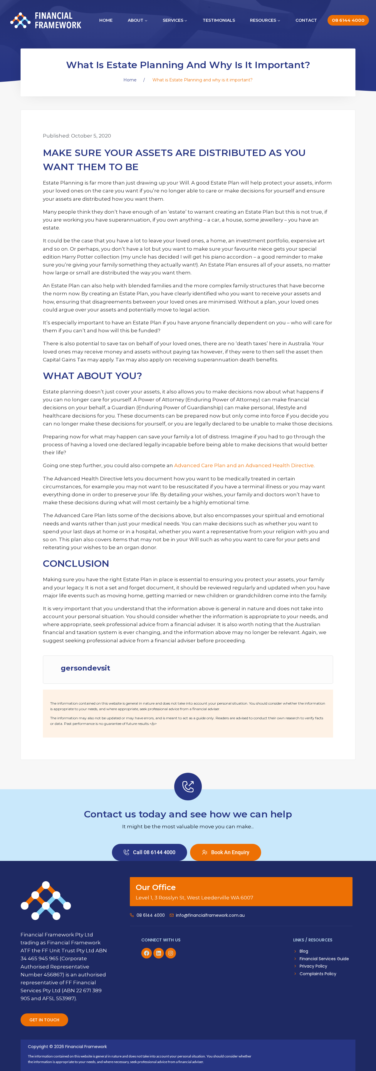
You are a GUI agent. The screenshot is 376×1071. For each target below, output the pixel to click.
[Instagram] (170, 953)
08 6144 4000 (348, 20)
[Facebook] (146, 953)
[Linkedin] (158, 953)
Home (106, 20)
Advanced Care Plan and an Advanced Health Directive (244, 465)
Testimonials (219, 20)
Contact (306, 20)
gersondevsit (85, 668)
